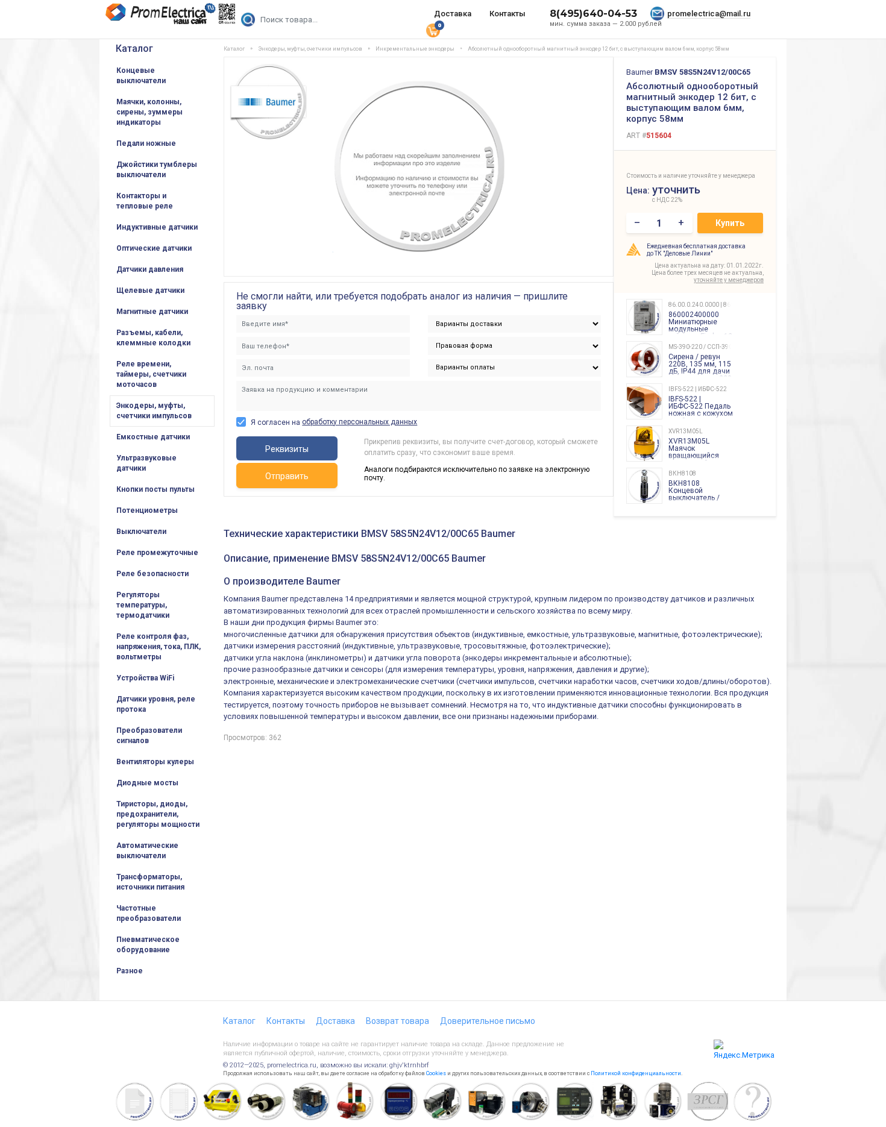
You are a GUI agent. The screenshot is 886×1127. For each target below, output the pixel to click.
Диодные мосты (147, 783)
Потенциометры (147, 510)
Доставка (452, 13)
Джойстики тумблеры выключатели (156, 169)
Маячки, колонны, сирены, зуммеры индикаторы (149, 112)
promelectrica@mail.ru (708, 13)
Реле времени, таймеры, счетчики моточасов (151, 374)
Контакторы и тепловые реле (144, 201)
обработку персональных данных (359, 422)
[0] (432, 30)
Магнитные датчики (152, 311)
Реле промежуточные (157, 552)
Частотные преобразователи (148, 913)
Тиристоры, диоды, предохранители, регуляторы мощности (158, 814)
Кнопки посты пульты (155, 489)
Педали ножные (146, 143)
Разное (129, 971)
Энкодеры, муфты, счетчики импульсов (154, 410)
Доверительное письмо (487, 1021)
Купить (729, 223)
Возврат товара (397, 1021)
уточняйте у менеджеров (729, 280)
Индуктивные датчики (157, 227)
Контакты (507, 13)
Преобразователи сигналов (149, 735)
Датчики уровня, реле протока (155, 704)
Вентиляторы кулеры (155, 762)
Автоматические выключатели (147, 850)
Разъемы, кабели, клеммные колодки (153, 337)
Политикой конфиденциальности (636, 1073)
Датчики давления (149, 269)
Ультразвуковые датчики (146, 463)
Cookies (436, 1073)
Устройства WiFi (145, 678)
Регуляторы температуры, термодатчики (142, 605)
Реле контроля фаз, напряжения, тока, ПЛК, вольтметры (158, 646)
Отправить (287, 476)
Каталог (134, 48)
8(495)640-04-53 (593, 13)
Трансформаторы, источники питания (150, 882)
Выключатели (141, 531)
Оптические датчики (154, 248)
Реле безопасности (152, 574)
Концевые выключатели (141, 75)
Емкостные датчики (153, 437)
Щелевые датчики (150, 290)
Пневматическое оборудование (148, 944)
